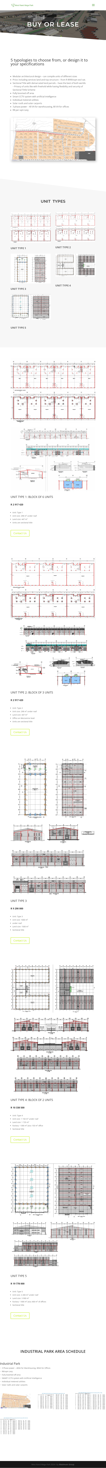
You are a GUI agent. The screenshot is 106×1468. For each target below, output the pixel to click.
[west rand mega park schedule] (15, 1408)
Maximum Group (66, 1464)
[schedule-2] (90, 1409)
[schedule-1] (53, 1409)
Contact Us (20, 533)
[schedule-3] (15, 1434)
